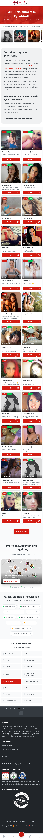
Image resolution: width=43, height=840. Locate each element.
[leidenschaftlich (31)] (28, 563)
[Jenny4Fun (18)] (15, 567)
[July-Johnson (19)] (11, 571)
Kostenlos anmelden (10, 581)
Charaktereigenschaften (10, 749)
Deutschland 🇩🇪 (15, 709)
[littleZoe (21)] (9, 561)
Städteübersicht (7, 746)
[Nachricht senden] (18, 159)
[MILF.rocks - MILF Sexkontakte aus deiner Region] (22, 3)
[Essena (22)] (32, 566)
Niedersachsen (25, 709)
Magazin (4, 756)
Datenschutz (24, 821)
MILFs (7, 709)
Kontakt (15, 821)
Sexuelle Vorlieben (8, 753)
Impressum (33, 821)
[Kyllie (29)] (26, 570)
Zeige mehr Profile (21, 532)
